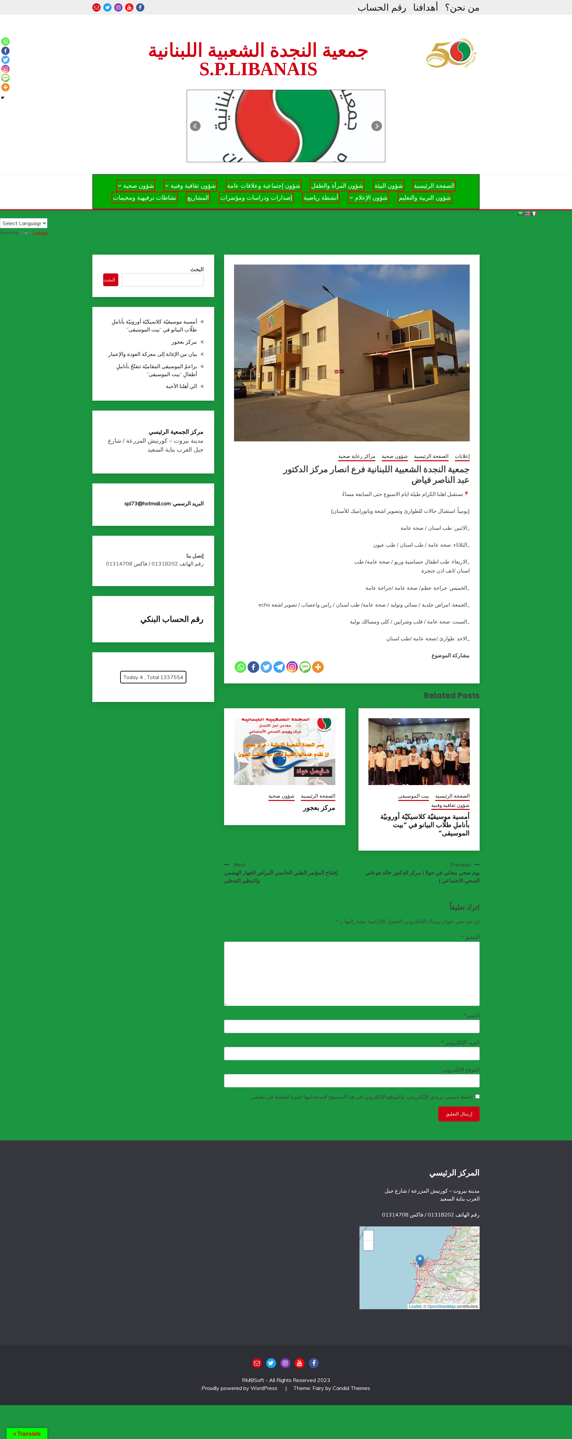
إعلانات (462, 456)
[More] (318, 667)
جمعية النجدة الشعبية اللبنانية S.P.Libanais (258, 59)
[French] (534, 213)
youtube (129, 7)
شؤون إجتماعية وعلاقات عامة (263, 185)
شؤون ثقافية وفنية (193, 185)
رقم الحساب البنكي (172, 619)
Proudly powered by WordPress (240, 1388)
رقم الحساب (382, 7)
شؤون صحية (138, 185)
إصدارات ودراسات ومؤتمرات (256, 197)
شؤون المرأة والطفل (337, 185)
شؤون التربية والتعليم (425, 197)
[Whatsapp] (240, 667)
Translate (40, 233)
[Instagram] (292, 667)
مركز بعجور (319, 807)
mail (96, 7)
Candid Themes (351, 1388)
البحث (197, 269)
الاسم (472, 1015)
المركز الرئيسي (454, 1172)
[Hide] (2, 97)
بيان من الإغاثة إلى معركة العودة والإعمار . (151, 354)
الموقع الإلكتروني (461, 1069)
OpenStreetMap (441, 1306)
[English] (527, 213)
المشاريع (198, 197)
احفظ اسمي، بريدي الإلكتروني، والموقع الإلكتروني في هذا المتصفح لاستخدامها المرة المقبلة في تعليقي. (361, 1096)
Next (376, 126)
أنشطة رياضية (321, 197)
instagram (118, 7)
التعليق (470, 937)
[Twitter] (266, 667)
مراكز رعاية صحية (356, 456)
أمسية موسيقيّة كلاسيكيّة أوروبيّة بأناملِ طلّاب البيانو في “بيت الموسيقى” (425, 825)
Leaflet (415, 1306)
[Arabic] (520, 213)
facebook (140, 7)
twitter (107, 7)
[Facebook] (253, 667)
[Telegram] (279, 667)
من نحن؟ (462, 7)
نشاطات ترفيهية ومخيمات (144, 197)
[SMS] (305, 667)
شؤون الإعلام (371, 197)
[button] (420, 1261)
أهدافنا (425, 7)
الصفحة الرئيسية (434, 185)
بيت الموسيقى (413, 796)
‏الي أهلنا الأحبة (181, 386)
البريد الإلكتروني (460, 1042)
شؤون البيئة (388, 185)
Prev (195, 126)
